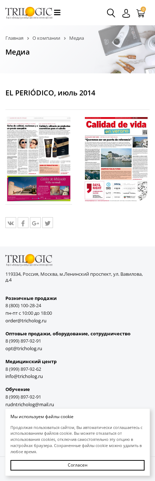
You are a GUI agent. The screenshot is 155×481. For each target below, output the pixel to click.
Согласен (78, 465)
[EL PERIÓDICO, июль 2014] (38, 159)
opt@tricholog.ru (23, 348)
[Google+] (35, 222)
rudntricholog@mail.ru (29, 404)
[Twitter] (47, 222)
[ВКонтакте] (10, 222)
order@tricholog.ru (25, 321)
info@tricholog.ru (24, 376)
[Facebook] (23, 222)
